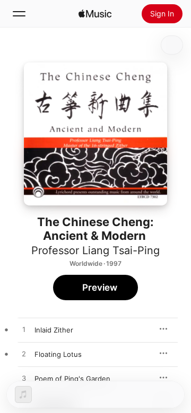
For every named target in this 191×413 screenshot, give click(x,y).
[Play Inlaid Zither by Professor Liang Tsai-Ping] (23, 330)
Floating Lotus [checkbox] (58, 354)
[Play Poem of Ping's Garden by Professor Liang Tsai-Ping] (23, 378)
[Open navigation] (19, 13)
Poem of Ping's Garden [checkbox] (72, 378)
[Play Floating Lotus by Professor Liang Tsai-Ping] (23, 354)
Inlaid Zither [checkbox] (53, 330)
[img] (95, 14)
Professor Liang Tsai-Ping (95, 250)
